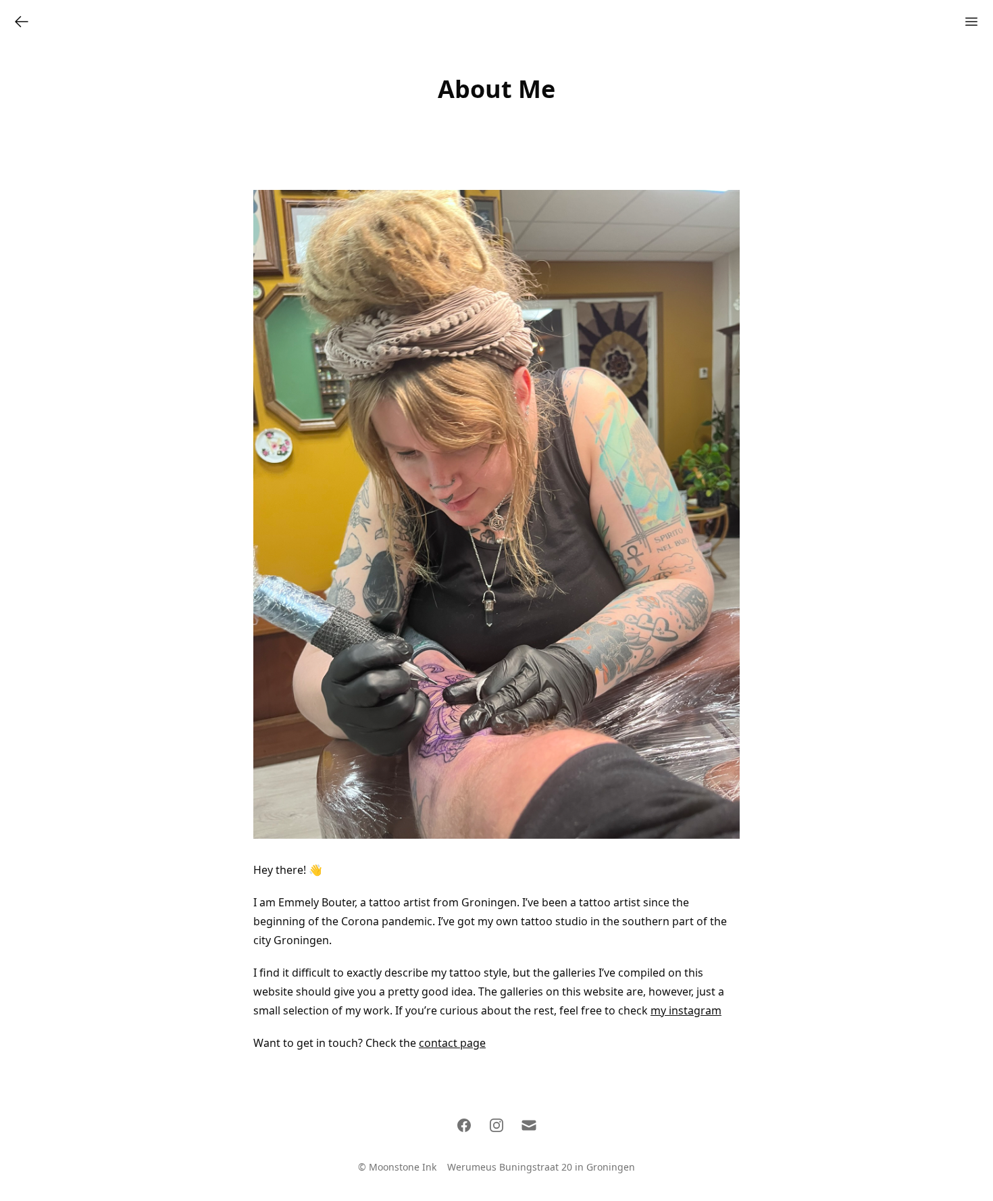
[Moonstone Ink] (21, 21)
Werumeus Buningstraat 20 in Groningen (541, 1166)
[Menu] (971, 21)
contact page (452, 1042)
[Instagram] (496, 1125)
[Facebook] (464, 1125)
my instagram (686, 1010)
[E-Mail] (529, 1125)
